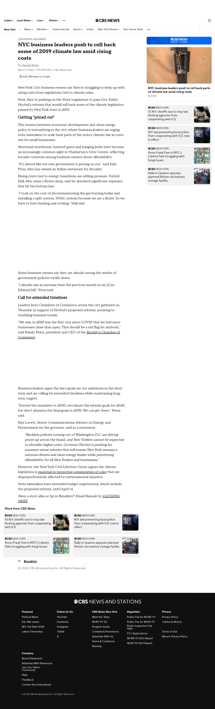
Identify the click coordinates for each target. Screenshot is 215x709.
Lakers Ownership (32, 631)
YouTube (62, 617)
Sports (77, 29)
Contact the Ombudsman (36, 684)
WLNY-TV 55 (99, 622)
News (27, 29)
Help (24, 675)
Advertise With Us (102, 636)
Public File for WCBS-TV (141, 617)
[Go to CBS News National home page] (107, 20)
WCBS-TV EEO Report (140, 638)
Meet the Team (101, 617)
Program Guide (101, 626)
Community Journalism (32, 38)
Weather (42, 29)
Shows (53, 20)
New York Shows (108, 29)
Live (40, 20)
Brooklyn (30, 561)
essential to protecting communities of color (72, 472)
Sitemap (97, 646)
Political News (30, 617)
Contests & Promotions (105, 631)
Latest (8, 20)
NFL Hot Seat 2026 (33, 626)
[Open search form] (209, 20)
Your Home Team (133, 29)
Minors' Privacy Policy (174, 636)
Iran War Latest (30, 622)
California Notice (172, 622)
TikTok (60, 631)
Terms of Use (169, 631)
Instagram (62, 626)
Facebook (63, 622)
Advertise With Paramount (37, 663)
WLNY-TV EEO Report (139, 643)
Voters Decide (61, 29)
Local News (24, 20)
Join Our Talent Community (31, 668)
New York (10, 29)
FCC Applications (137, 633)
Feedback (27, 679)
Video (90, 29)
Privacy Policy (170, 617)
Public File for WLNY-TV (141, 622)
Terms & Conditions (103, 641)
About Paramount (32, 658)
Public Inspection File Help (139, 627)
